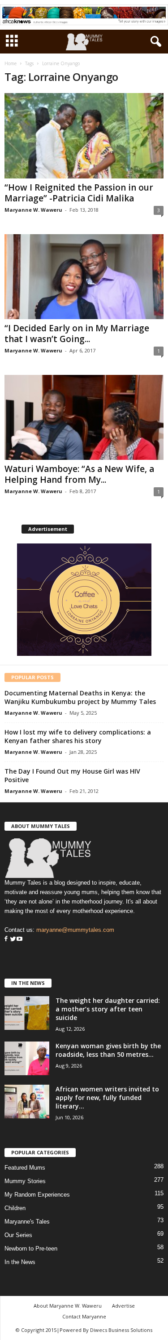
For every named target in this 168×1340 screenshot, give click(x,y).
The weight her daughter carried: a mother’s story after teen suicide (108, 1009)
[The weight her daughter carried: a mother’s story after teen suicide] (26, 1013)
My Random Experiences (37, 1194)
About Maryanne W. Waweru (68, 1305)
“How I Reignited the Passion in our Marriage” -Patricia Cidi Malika (78, 193)
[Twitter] (12, 939)
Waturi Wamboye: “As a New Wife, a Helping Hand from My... (79, 474)
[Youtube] (19, 939)
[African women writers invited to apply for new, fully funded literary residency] (26, 1101)
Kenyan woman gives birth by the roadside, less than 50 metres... (108, 1050)
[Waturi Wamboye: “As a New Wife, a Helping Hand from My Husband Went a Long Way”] (84, 417)
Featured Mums (24, 1167)
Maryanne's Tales (27, 1221)
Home (10, 63)
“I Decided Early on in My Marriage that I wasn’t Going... (76, 333)
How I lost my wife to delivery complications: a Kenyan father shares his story (77, 736)
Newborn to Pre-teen (30, 1248)
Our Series (18, 1235)
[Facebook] (6, 939)
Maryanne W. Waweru (33, 209)
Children (15, 1208)
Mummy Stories (25, 1181)
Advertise (123, 1305)
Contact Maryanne (84, 1316)
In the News (19, 1262)
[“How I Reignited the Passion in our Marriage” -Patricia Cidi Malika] (84, 135)
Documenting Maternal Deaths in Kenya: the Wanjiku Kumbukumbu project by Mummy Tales (80, 697)
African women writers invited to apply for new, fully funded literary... (107, 1097)
